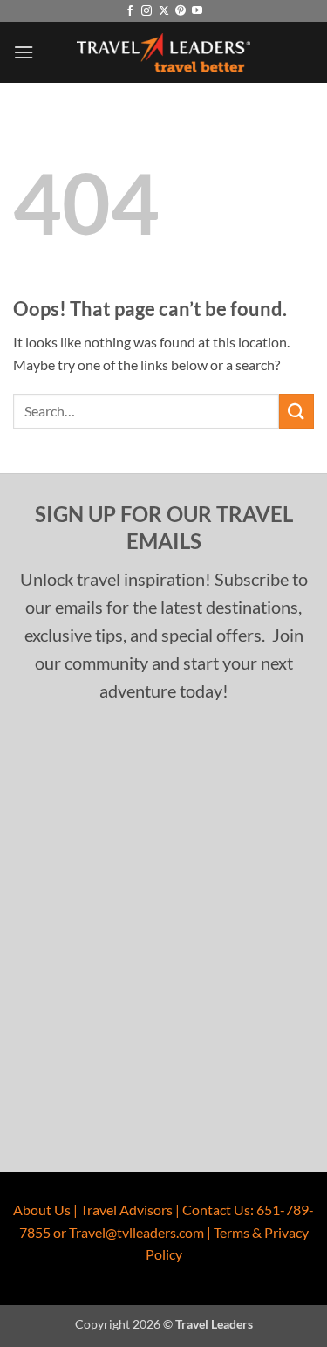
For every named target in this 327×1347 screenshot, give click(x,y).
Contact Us (216, 1209)
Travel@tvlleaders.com (136, 1232)
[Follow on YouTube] (197, 11)
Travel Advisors (126, 1209)
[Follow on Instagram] (146, 11)
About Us (42, 1209)
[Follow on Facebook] (130, 11)
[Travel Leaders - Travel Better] (164, 52)
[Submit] (296, 411)
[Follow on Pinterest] (180, 11)
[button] (23, 52)
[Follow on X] (164, 11)
